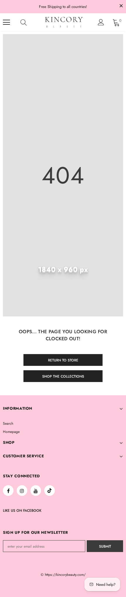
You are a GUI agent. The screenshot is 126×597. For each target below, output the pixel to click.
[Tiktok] (49, 490)
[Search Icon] (29, 22)
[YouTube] (35, 490)
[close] (121, 6)
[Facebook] (8, 490)
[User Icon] (101, 22)
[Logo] (64, 22)
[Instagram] (22, 490)
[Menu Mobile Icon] (6, 22)
